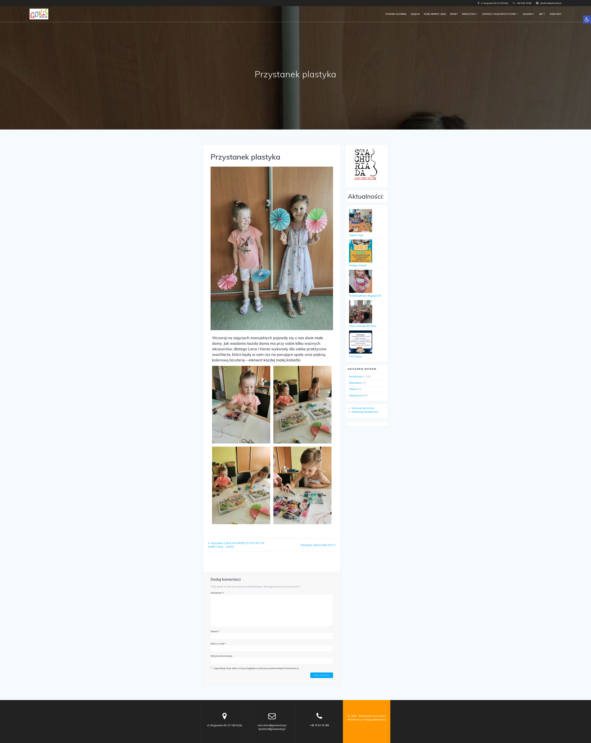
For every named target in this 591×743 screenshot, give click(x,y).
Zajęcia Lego (356, 235)
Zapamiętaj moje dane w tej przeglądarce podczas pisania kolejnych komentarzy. (256, 668)
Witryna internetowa (221, 655)
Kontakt (556, 13)
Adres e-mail (218, 643)
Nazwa (215, 631)
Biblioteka (355, 383)
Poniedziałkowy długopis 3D (365, 295)
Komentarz (217, 592)
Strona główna (395, 13)
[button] (587, 19)
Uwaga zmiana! (357, 265)
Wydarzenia (356, 395)
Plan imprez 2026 (435, 13)
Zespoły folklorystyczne (499, 13)
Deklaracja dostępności (365, 411)
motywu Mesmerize (374, 719)
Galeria (528, 13)
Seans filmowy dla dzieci (362, 326)
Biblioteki (468, 13)
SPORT (454, 13)
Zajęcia (415, 13)
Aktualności (355, 376)
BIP (541, 13)
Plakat (352, 389)
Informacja (355, 356)
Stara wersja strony (363, 408)
